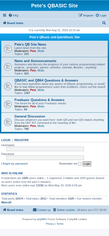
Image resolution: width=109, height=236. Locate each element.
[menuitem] (13, 15)
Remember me (68, 163)
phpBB (41, 219)
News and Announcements (35, 61)
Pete (33, 50)
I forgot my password (14, 163)
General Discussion (29, 116)
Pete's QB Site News (30, 44)
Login (5, 140)
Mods (41, 50)
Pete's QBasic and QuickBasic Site (54, 37)
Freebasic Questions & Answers (39, 100)
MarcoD (6, 202)
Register (21, 140)
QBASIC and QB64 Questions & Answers (46, 80)
